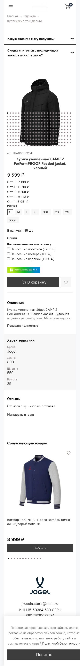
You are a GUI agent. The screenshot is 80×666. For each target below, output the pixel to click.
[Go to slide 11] (36, 113)
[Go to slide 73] (16, 122)
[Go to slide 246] (50, 145)
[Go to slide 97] (18, 126)
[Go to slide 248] (56, 145)
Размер (12, 205)
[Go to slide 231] (7, 145)
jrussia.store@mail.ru (40, 603)
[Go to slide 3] (13, 113)
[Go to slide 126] (36, 129)
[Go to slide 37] (44, 116)
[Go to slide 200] (50, 139)
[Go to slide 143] (18, 132)
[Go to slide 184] (70, 136)
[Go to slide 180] (59, 136)
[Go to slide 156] (56, 132)
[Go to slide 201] (53, 139)
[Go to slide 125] (33, 129)
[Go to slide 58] (39, 119)
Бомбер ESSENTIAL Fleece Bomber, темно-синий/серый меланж (39, 522)
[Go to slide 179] (56, 136)
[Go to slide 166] (18, 136)
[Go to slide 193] (30, 139)
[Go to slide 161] (70, 132)
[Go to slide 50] (16, 119)
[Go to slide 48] (10, 119)
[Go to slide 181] (62, 136)
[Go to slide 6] (21, 113)
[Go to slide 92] (70, 122)
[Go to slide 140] (10, 132)
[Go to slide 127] (39, 129)
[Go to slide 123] (27, 129)
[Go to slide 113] (64, 126)
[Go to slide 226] (59, 142)
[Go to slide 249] (59, 145)
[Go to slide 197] (41, 139)
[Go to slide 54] (27, 119)
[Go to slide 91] (67, 122)
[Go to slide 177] (50, 136)
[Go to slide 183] (67, 136)
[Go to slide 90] (64, 122)
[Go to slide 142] (16, 132)
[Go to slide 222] (47, 142)
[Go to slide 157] (59, 132)
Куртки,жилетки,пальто (24, 21)
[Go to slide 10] (33, 113)
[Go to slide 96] (16, 126)
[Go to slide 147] (30, 132)
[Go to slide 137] (67, 129)
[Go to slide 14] (44, 113)
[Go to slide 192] (27, 139)
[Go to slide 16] (50, 113)
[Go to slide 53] (24, 119)
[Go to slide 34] (36, 116)
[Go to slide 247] (53, 145)
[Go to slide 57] (36, 119)
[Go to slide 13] (41, 113)
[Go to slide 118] (13, 129)
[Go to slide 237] (24, 145)
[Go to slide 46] (70, 116)
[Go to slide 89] (62, 122)
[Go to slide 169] (27, 136)
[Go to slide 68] (67, 119)
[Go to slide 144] (21, 132)
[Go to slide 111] (59, 126)
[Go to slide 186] (10, 139)
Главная (12, 16)
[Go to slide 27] (16, 116)
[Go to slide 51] (18, 119)
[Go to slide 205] (64, 139)
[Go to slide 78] (30, 122)
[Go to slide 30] (24, 116)
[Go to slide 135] (62, 129)
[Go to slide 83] (44, 122)
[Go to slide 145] (24, 132)
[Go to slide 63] (53, 119)
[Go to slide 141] (13, 132)
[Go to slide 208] (7, 142)
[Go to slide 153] (47, 132)
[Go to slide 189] (18, 139)
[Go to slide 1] (7, 113)
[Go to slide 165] (16, 136)
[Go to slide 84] (47, 122)
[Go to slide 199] (47, 139)
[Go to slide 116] (7, 129)
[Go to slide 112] (62, 126)
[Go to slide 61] (47, 119)
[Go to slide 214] (24, 142)
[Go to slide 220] (41, 142)
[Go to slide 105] (41, 126)
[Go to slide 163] (10, 136)
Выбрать (40, 548)
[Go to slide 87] (56, 122)
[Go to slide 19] (59, 113)
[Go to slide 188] (16, 139)
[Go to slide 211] (16, 142)
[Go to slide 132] (53, 129)
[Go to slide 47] (7, 119)
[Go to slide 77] (27, 122)
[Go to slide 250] (62, 145)
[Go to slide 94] (10, 126)
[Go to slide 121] (21, 129)
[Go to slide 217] (33, 142)
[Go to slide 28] (18, 116)
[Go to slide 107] (47, 126)
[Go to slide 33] (33, 116)
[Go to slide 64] (56, 119)
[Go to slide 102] (33, 126)
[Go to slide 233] (13, 145)
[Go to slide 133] (56, 129)
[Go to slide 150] (39, 132)
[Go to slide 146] (27, 132)
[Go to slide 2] (10, 113)
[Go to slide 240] (33, 145)
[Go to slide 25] (10, 116)
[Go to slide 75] (21, 122)
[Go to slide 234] (16, 145)
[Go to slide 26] (13, 116)
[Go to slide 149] (36, 132)
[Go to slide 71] (10, 122)
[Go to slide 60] (44, 119)
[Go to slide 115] (70, 126)
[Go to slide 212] (18, 142)
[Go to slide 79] (33, 122)
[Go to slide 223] (50, 142)
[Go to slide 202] (56, 139)
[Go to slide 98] (21, 126)
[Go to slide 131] (50, 129)
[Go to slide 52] (21, 119)
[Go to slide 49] (13, 119)
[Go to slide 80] (36, 122)
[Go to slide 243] (41, 145)
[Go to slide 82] (41, 122)
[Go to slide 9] (30, 113)
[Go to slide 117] (10, 129)
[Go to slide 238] (27, 145)
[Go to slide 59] (41, 119)
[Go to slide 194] (33, 139)
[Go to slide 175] (44, 136)
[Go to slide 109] (53, 126)
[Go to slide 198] (44, 139)
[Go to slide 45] (67, 116)
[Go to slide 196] (39, 139)
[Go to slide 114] (67, 126)
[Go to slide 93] (7, 126)
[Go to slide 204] (62, 139)
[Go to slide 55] (30, 119)
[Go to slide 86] (53, 122)
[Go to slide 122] (24, 129)
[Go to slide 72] (13, 122)
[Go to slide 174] (41, 136)
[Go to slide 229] (67, 142)
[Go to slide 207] (70, 139)
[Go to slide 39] (50, 116)
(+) (33, 249)
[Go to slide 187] (13, 139)
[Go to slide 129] (44, 129)
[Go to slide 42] (59, 116)
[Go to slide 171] (33, 136)
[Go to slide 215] (27, 142)
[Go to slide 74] (18, 122)
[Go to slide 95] (13, 126)
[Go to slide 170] (30, 136)
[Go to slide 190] (21, 139)
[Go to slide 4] (16, 113)
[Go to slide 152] (44, 132)
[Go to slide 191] (24, 139)
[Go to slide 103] (36, 126)
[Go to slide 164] (13, 136)
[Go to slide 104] (39, 126)
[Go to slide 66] (62, 119)
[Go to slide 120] (18, 129)
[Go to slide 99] (24, 126)
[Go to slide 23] (70, 113)
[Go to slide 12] (39, 113)
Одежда (30, 16)
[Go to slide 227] (62, 142)
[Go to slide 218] (36, 142)
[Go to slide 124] (30, 129)
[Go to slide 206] (67, 139)
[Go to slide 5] (18, 113)
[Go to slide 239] (30, 145)
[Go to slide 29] (21, 116)
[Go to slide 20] (62, 113)
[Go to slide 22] (67, 113)
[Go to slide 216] (30, 142)
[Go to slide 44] (64, 116)
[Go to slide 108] (50, 126)
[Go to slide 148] (33, 132)
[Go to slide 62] (50, 119)
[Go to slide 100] (27, 126)
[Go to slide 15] (47, 113)
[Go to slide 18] (56, 113)
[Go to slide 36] (41, 116)
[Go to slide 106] (44, 126)
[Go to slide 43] (62, 116)
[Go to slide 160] (67, 132)
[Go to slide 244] (44, 145)
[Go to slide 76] (24, 122)
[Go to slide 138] (70, 129)
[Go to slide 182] (64, 136)
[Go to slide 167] (21, 136)
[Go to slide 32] (30, 116)
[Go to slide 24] (7, 116)
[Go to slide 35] (39, 116)
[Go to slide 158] (62, 132)
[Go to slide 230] (70, 142)
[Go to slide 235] (18, 145)
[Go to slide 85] (50, 122)
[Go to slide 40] (53, 116)
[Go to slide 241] (36, 145)
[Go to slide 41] (56, 116)
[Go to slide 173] (39, 136)
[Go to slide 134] (59, 129)
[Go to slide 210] (13, 142)
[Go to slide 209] (10, 142)
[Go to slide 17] (53, 113)
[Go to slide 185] (7, 139)
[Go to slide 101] (30, 126)
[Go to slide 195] (36, 139)
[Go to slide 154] (50, 132)
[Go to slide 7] (24, 113)
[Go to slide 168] (24, 136)
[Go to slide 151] (41, 132)
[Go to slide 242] (39, 145)
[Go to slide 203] (59, 139)
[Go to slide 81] (39, 122)
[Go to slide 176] (47, 136)
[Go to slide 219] (39, 142)
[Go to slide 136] (64, 129)
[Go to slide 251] (64, 145)
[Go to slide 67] (64, 119)
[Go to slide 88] (59, 122)
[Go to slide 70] (7, 122)
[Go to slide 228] (64, 142)
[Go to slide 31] (27, 116)
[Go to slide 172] (36, 136)
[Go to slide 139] (7, 132)
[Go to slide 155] (53, 132)
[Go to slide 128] (41, 129)
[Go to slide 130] (47, 129)
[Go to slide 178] (53, 136)
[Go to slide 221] (44, 142)
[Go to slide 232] (10, 145)
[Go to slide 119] (16, 129)
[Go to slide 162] (7, 136)
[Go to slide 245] (47, 145)
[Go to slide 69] (70, 119)
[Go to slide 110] (56, 126)
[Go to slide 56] (33, 119)
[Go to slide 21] (64, 113)
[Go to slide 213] (21, 142)
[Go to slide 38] (47, 116)
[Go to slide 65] (59, 119)
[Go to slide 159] (64, 132)
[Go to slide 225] (56, 142)
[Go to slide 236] (21, 145)
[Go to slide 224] (53, 142)
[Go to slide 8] (27, 113)
